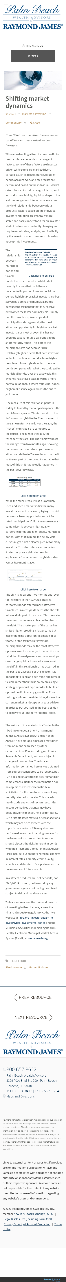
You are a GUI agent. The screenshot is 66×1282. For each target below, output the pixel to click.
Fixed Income (14, 967)
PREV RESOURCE (35, 997)
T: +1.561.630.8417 (19, 1091)
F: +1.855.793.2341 (47, 1091)
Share (36, 123)
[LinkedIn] (35, 137)
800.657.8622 (21, 1069)
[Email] (35, 141)
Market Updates (38, 967)
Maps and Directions (20, 1096)
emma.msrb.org (38, 938)
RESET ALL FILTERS (34, 45)
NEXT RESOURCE (30, 1017)
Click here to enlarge (41, 275)
